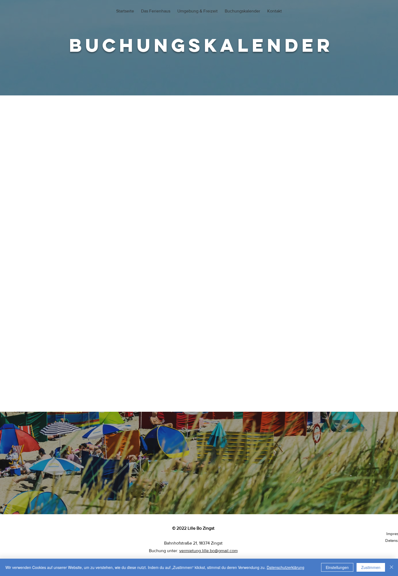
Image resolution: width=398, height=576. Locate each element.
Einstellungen (337, 567)
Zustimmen (370, 567)
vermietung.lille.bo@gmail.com (208, 550)
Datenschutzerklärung (285, 567)
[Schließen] (391, 567)
